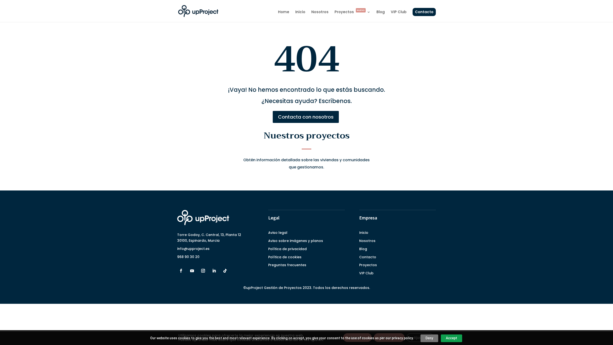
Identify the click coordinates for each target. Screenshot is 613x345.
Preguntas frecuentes (287, 265)
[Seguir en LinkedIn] (214, 271)
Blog (380, 12)
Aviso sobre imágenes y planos (295, 240)
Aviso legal (277, 232)
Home (283, 12)
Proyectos (350, 12)
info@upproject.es (193, 248)
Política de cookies (284, 257)
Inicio (300, 12)
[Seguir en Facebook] (181, 271)
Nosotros (320, 12)
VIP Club (399, 12)
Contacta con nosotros (306, 117)
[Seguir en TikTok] (225, 271)
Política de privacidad (287, 249)
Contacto (424, 11)
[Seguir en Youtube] (192, 271)
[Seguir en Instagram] (203, 271)
